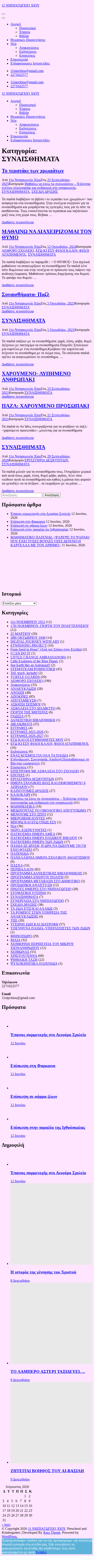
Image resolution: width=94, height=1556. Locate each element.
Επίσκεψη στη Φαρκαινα (27, 521)
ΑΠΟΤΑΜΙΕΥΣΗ (23, 700)
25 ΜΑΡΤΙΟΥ (20, 634)
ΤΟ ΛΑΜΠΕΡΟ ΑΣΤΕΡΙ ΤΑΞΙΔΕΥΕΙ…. (47, 1371)
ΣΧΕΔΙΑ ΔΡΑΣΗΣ (44, 192)
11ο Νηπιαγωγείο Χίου (25, 180)
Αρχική (15, 24)
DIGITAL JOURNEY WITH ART (34, 641)
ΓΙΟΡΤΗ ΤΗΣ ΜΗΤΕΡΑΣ (29, 712)
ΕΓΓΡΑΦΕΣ (19, 728)
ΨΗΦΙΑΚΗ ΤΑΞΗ (24, 959)
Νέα (13, 44)
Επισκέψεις (27, 55)
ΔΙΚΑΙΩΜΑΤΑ (21, 724)
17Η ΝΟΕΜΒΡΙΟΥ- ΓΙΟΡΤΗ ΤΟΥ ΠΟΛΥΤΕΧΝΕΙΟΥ (49, 626)
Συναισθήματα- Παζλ (25, 294)
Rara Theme (51, 1532)
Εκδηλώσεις (28, 51)
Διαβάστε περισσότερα (18, 222)
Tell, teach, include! (24, 673)
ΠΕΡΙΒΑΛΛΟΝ (22, 869)
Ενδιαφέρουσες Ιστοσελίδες (30, 63)
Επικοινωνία (19, 59)
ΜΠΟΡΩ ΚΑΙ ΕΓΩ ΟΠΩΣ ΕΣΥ (33, 822)
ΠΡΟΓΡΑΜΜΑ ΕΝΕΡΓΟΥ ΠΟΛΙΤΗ (37, 877)
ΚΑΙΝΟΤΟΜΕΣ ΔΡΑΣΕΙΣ (29, 791)
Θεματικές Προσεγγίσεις (27, 40)
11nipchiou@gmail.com (27, 71)
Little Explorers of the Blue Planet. (34, 661)
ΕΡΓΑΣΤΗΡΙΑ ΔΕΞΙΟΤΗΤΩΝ (46, 460)
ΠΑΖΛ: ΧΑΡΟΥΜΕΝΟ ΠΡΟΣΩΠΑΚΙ (45, 406)
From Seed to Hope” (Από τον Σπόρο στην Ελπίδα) (46, 649)
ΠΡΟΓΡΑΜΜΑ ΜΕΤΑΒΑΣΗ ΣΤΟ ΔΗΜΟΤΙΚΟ (45, 881)
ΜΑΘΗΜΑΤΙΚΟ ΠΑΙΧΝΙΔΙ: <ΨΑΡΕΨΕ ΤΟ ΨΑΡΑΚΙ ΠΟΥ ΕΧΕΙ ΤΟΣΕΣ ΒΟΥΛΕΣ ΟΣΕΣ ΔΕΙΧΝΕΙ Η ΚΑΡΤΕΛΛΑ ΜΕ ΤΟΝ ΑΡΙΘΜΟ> (49, 541)
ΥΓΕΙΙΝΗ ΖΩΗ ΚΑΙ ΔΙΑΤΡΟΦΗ (34, 924)
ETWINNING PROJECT (28, 645)
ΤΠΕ (13, 920)
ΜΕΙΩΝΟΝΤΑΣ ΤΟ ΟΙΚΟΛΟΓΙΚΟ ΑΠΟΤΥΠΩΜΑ (48, 810)
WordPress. (9, 1536)
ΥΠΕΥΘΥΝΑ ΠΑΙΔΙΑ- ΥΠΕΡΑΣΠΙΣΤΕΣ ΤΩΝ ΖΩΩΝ (50, 928)
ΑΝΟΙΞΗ (17, 692)
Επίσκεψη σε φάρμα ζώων (28, 525)
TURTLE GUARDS (25, 677)
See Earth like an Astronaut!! (30, 665)
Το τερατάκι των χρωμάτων (33, 170)
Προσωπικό (27, 28)
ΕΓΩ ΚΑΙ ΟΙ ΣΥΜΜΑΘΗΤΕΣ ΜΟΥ (36, 740)
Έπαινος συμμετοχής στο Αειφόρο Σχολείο (40, 514)
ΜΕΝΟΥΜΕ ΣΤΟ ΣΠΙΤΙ (28, 814)
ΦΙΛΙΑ (15, 940)
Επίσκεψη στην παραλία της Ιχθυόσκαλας (39, 529)
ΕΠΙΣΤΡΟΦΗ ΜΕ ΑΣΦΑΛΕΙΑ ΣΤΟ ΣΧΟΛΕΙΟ (44, 771)
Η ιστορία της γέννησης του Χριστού (43, 1272)
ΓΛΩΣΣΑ (17, 716)
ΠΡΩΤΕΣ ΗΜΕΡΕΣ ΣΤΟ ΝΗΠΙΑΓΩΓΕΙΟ (40, 889)
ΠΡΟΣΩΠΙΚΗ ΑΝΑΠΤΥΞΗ (31, 885)
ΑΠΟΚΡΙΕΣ (19, 696)
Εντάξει (41, 1552)
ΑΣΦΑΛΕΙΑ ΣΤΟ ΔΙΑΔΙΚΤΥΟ (33, 708)
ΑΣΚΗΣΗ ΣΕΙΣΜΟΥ (25, 704)
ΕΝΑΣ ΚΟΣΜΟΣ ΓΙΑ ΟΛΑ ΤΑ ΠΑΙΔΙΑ (39, 755)
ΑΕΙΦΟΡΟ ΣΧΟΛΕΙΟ (18, 250)
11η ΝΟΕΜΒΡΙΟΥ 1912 (27, 622)
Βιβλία (24, 36)
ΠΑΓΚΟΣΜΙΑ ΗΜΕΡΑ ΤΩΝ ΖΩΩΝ (36, 842)
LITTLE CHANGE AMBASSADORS (38, 657)
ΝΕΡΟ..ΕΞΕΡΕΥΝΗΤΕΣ (28, 830)
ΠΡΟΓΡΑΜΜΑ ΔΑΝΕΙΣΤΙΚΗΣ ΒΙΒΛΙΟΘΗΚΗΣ (46, 873)
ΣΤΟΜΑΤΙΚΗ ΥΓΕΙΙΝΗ (28, 893)
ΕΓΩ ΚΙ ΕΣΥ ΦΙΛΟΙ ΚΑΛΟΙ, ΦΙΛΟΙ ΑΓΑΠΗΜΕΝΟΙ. (49, 743)
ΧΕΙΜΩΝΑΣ (19, 952)
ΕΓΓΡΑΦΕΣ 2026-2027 (27, 736)
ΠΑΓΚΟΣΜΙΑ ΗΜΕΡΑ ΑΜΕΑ (32, 834)
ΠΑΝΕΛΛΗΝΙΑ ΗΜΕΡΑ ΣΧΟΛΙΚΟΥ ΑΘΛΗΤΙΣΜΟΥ (50, 857)
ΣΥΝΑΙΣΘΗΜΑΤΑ (16, 192)
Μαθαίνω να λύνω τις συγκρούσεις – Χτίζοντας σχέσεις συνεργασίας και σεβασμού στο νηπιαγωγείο (46, 186)
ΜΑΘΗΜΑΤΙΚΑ (22, 806)
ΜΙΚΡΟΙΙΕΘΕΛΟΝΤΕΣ (27, 818)
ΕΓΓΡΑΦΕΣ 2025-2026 (27, 732)
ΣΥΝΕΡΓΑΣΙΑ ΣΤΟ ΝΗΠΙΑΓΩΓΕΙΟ (37, 901)
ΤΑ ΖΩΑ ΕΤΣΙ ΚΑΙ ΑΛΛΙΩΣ (31, 908)
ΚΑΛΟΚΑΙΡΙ (20, 795)
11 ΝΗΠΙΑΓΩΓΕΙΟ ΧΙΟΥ (21, 5)
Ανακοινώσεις (29, 48)
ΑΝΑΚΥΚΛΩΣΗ (23, 689)
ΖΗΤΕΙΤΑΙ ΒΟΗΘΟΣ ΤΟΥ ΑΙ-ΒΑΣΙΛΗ (47, 1471)
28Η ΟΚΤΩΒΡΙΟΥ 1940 (27, 637)
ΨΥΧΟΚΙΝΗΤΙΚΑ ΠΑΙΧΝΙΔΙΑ (33, 963)
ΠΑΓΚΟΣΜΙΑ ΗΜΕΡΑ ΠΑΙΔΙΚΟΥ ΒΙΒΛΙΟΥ (43, 838)
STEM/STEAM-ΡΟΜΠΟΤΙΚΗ (32, 669)
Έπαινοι (24, 32)
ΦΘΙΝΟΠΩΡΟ (21, 936)
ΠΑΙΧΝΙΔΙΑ (19, 853)
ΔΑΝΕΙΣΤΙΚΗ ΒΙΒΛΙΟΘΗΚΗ (32, 720)
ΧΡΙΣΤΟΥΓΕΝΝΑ (23, 956)
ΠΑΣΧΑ (16, 865)
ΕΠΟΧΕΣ (17, 775)
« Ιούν (6, 1525)
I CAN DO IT (20, 653)
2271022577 (19, 75)
